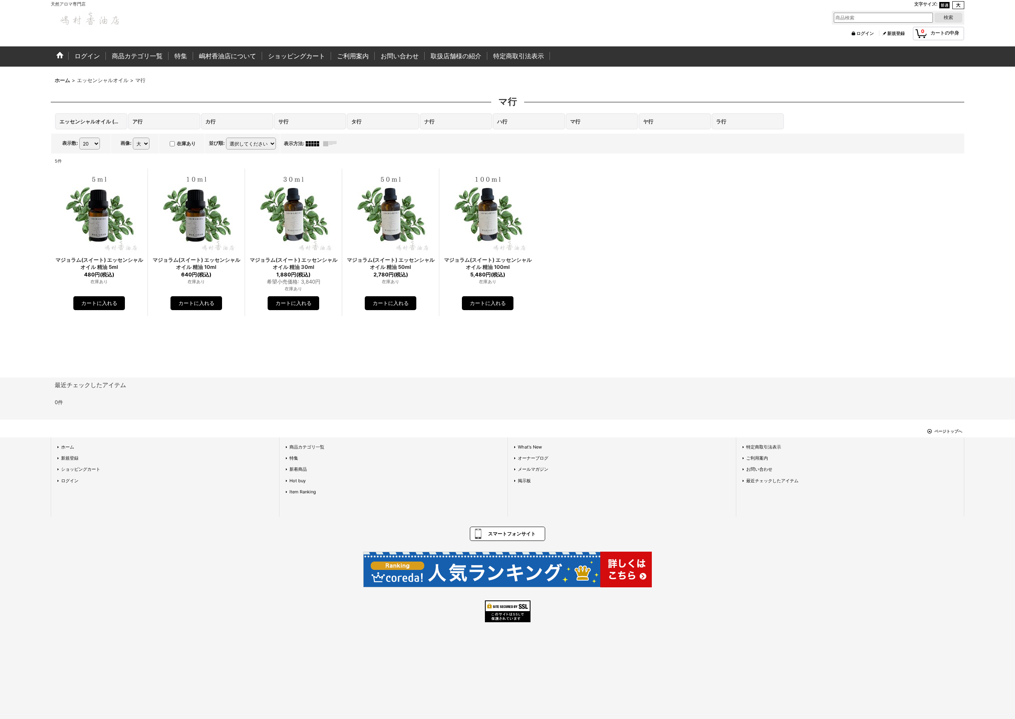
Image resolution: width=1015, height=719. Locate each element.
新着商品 (298, 469)
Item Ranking (302, 492)
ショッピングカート (80, 469)
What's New (530, 447)
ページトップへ (948, 431)
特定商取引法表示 (763, 447)
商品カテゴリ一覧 (306, 447)
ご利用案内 (757, 458)
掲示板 (524, 480)
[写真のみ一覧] (314, 143)
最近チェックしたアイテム (772, 480)
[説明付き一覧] (332, 143)
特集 (293, 458)
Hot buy (297, 480)
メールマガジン (533, 469)
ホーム (67, 447)
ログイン (865, 33)
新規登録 (896, 33)
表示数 (70, 143)
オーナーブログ (533, 458)
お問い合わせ (759, 469)
